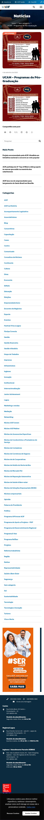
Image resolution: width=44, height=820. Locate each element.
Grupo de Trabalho (11, 354)
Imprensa (8, 360)
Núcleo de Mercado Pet (13, 471)
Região (7, 556)
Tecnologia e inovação (13, 607)
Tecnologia (8, 602)
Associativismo (10, 217)
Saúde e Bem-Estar (11, 573)
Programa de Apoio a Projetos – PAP (18, 522)
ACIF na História (10, 206)
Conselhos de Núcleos (13, 257)
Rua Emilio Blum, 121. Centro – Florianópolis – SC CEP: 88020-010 (16, 711)
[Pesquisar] (39, 141)
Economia (8, 280)
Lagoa (6, 400)
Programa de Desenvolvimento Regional (20, 528)
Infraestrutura (9, 365)
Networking (8, 417)
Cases (6, 240)
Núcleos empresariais (12, 493)
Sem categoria (9, 585)
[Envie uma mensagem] (15, 701)
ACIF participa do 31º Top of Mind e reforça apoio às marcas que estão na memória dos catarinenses (22, 169)
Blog (6, 223)
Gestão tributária (11, 348)
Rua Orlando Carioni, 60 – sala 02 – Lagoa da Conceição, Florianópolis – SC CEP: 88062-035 (21, 733)
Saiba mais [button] (31, 807)
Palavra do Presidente (13, 505)
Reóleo (7, 562)
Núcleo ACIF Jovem (11, 422)
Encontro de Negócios (13, 308)
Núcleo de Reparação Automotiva (17, 476)
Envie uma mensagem (24, 702)
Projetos (7, 545)
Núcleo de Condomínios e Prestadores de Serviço (20, 441)
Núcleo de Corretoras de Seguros (17, 453)
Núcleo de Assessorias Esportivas (17, 434)
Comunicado (9, 251)
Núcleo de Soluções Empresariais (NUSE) (20, 488)
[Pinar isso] (26, 132)
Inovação (7, 377)
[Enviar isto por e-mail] (5, 132)
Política (7, 510)
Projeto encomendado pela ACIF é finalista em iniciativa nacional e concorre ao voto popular (21, 156)
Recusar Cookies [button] (13, 813)
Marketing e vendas (12, 405)
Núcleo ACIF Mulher (11, 428)
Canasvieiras (9, 228)
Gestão (7, 337)
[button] (34, 7)
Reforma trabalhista (12, 550)
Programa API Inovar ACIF (14, 516)
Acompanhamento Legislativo (16, 211)
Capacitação (9, 234)
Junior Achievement (12, 394)
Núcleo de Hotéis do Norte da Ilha (17, 465)
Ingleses (7, 371)
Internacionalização (12, 388)
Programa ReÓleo (11, 539)
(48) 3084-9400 (15, 699)
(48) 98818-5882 (32, 699)
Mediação (8, 411)
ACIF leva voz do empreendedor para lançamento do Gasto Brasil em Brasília (18, 182)
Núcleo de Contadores (13, 448)
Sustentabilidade (11, 596)
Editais (7, 285)
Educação (8, 291)
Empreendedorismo (12, 303)
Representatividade (12, 568)
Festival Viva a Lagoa (12, 325)
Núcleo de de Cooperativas (15, 459)
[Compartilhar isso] (10, 132)
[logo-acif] (6, 7)
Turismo (7, 613)
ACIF (6, 200)
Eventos (7, 320)
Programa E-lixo (10, 533)
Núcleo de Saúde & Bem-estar (16, 482)
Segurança (8, 579)
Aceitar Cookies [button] (31, 813)
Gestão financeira (11, 343)
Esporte (7, 314)
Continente (8, 263)
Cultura (7, 268)
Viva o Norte (9, 619)
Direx (6, 274)
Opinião (7, 499)
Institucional (9, 383)
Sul (5, 590)
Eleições (7, 297)
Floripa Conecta (10, 331)
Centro (7, 245)
